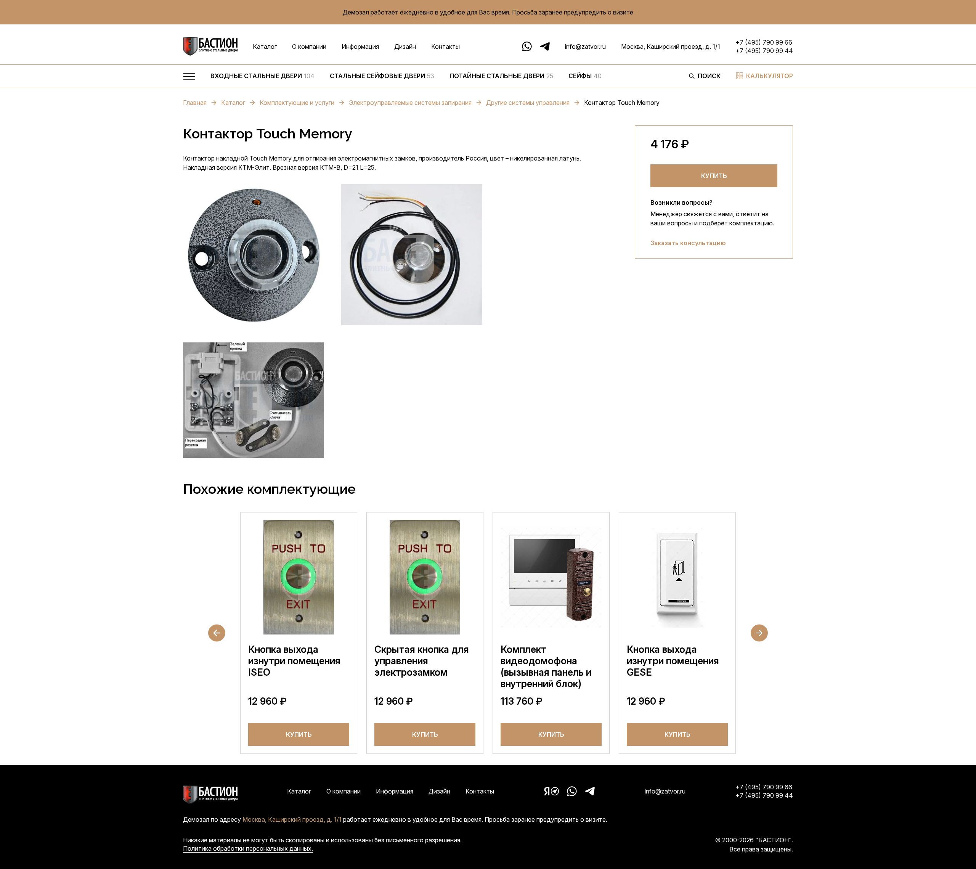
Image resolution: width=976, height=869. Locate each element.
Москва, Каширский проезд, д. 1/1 (670, 46)
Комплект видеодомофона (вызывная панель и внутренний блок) (546, 666)
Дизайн (405, 46)
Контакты (445, 46)
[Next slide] (759, 633)
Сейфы (585, 76)
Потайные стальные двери (501, 76)
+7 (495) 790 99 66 (763, 42)
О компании (309, 46)
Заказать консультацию (688, 243)
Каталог (265, 46)
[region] (442, 78)
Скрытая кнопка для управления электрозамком (421, 661)
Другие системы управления (528, 102)
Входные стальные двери (262, 76)
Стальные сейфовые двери (382, 76)
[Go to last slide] (216, 633)
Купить (714, 176)
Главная (195, 102)
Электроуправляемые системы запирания (410, 102)
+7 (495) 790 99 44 (764, 51)
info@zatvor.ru (585, 46)
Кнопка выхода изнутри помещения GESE (673, 661)
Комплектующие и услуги (297, 102)
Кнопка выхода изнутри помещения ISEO (294, 661)
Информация (360, 46)
